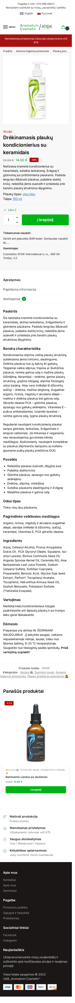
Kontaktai (9, 880)
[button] (17, 217)
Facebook (10, 935)
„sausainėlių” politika (53, 7)
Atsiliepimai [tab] (14, 299)
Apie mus (9, 885)
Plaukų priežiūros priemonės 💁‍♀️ (48, 676)
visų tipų (29, 194)
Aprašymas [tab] (11, 280)
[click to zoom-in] (37, 90)
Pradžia (7, 51)
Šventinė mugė (44, 672)
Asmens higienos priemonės (32, 51)
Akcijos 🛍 (26, 672)
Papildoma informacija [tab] (19, 289)
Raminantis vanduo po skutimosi (26, 777)
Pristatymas (11, 918)
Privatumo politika (15, 907)
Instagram (10, 940)
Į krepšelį (45, 220)
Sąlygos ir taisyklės (16, 913)
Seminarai (9, 890)
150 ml (17, 199)
